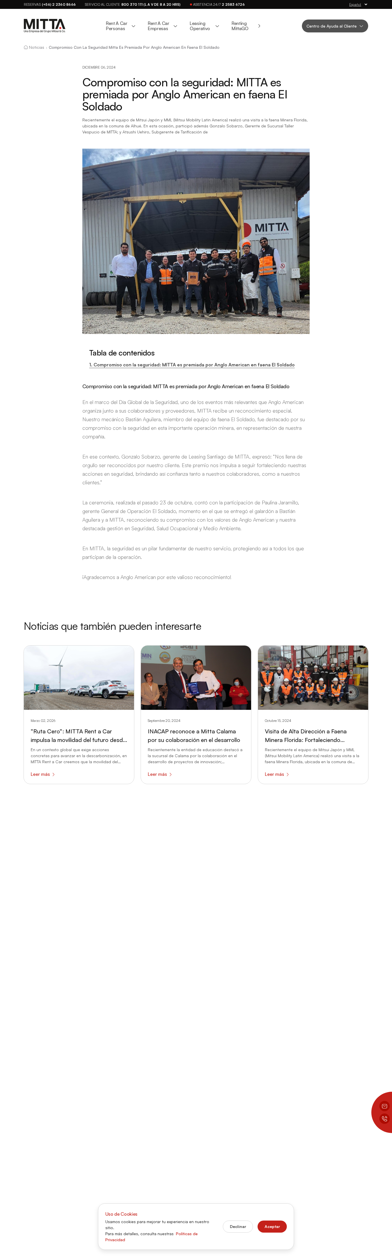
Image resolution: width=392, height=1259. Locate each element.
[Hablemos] (384, 1119)
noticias (36, 47)
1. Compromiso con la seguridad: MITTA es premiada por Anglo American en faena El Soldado (192, 365)
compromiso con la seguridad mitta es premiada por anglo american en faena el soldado (134, 47)
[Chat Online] (384, 1106)
